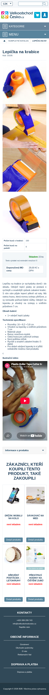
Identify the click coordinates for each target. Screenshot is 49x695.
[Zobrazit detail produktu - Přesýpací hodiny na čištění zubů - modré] (35, 555)
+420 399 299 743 (24, 620)
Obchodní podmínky (24, 648)
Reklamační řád (24, 654)
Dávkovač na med (35, 517)
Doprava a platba (24, 672)
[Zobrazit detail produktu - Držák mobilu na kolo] (13, 495)
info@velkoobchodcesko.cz (24, 624)
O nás (24, 651)
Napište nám (24, 627)
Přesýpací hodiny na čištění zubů (35, 578)
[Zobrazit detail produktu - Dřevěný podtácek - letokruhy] (13, 555)
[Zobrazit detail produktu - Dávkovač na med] (35, 495)
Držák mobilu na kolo (13, 517)
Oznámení (24, 644)
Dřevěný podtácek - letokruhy (14, 578)
